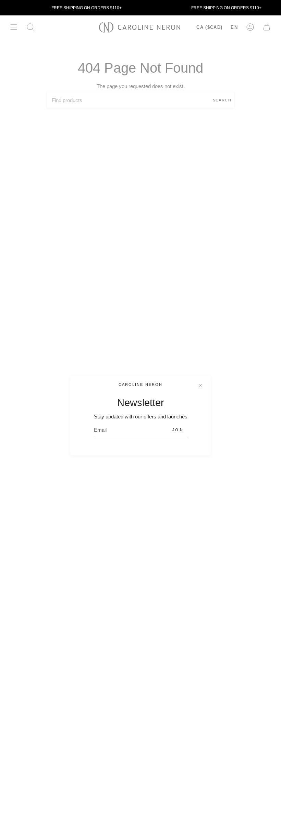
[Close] (200, 385)
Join (177, 430)
